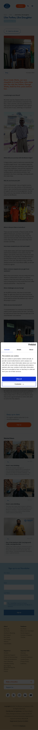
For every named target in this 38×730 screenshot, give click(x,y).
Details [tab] (19, 349)
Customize (18, 384)
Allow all (19, 379)
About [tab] (31, 349)
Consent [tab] (6, 349)
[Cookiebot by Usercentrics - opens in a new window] (28, 345)
